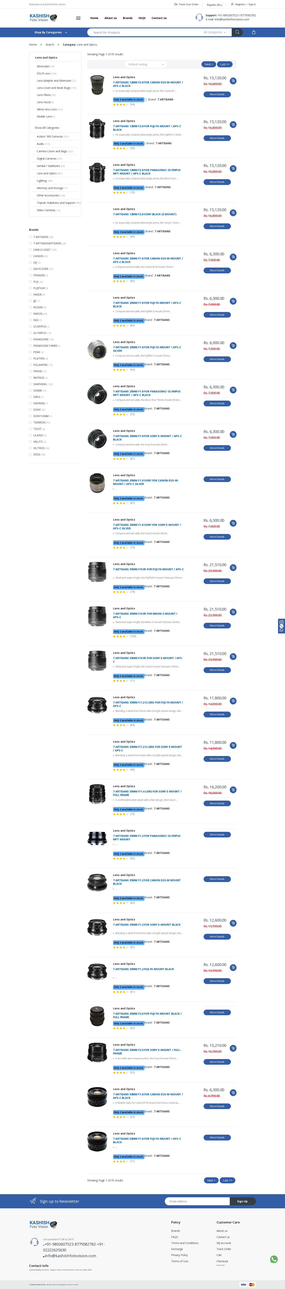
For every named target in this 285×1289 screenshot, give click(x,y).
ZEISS (39, 454)
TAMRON (41, 422)
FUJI (38, 281)
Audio (43, 144)
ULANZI (40, 435)
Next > (209, 64)
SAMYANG (43, 384)
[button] (215, 32)
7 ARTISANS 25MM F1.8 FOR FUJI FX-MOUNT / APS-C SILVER (147, 349)
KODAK (39, 307)
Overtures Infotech (72, 1285)
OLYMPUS (42, 333)
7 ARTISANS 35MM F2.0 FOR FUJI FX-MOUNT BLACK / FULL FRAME (147, 1015)
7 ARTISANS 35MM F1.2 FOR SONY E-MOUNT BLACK (146, 924)
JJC (36, 301)
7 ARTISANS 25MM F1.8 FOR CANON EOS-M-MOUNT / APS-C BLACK (148, 260)
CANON (40, 256)
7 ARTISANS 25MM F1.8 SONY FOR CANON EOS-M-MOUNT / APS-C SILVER (146, 482)
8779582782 (248, 15)
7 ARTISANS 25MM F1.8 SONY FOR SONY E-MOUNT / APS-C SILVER (147, 526)
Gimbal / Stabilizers (51, 166)
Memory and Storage (52, 188)
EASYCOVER (43, 269)
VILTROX (41, 448)
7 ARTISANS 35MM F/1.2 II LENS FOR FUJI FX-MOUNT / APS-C (148, 704)
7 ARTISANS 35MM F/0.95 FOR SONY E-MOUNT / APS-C (148, 659)
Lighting (45, 180)
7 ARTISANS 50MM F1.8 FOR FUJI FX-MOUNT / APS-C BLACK (147, 1140)
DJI (37, 262)
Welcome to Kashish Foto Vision (47, 4)
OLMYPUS (41, 326)
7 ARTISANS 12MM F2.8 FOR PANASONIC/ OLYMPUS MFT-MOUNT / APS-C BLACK (146, 171)
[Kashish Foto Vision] (43, 18)
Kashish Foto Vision (38, 1285)
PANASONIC (43, 339)
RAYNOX (40, 377)
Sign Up (242, 1201)
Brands (127, 18)
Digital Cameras (49, 158)
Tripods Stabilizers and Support (57, 203)
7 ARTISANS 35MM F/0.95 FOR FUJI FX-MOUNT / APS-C (148, 569)
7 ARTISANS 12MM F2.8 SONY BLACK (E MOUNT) (144, 214)
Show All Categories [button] (47, 128)
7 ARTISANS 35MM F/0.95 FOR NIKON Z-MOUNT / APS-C (145, 615)
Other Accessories (51, 195)
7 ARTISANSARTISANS (49, 243)
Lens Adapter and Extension (56, 80)
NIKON (40, 313)
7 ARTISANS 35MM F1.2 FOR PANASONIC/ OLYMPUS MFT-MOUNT (146, 837)
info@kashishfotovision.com (232, 19)
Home (94, 18)
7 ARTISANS (43, 237)
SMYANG (40, 403)
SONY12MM (42, 416)
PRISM (40, 371)
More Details (217, 94)
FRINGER (40, 275)
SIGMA (40, 390)
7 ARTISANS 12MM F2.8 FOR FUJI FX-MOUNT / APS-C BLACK (147, 127)
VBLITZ (39, 441)
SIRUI (38, 397)
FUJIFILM (40, 288)
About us (110, 18)
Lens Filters (46, 95)
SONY (39, 409)
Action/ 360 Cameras (53, 136)
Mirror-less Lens (50, 109)
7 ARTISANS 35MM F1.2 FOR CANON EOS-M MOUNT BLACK (147, 882)
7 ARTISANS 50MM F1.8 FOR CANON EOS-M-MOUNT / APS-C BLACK (148, 1096)
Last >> (224, 64)
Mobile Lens (46, 116)
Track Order (224, 1249)
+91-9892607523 (227, 15)
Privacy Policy (179, 1255)
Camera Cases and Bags (55, 151)
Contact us (159, 18)
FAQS (142, 18)
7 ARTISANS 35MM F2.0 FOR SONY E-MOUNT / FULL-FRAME (147, 1051)
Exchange (177, 1249)
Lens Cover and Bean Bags (56, 88)
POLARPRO (43, 365)
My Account (224, 1243)
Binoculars (45, 66)
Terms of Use (179, 1261)
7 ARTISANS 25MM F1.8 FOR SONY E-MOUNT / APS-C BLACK (147, 437)
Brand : (160, 99)
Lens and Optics (46, 57)
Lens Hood (45, 102)
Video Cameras (48, 210)
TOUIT (39, 429)
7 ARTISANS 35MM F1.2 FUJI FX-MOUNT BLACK (143, 969)
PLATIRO (40, 358)
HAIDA (39, 294)
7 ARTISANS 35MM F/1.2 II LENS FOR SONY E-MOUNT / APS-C (147, 748)
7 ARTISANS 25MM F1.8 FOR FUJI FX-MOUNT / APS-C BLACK (147, 304)
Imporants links (221, 1265)
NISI (37, 320)
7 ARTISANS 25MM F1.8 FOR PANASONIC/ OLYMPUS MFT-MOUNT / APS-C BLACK (146, 393)
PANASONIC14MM (46, 345)
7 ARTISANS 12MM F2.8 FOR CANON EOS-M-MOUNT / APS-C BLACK (148, 84)
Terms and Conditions (184, 1243)
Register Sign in (245, 4)
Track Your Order (188, 4)
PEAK (38, 352)
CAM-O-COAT (45, 249)
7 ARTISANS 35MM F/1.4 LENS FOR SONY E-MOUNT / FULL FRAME (147, 793)
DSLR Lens (46, 73)
